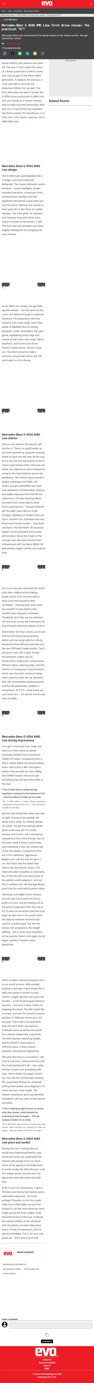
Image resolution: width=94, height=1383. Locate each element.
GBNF (47, 1369)
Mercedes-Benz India (31, 1269)
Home (3, 11)
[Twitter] (12, 53)
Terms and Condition (47, 1363)
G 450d (20, 67)
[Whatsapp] (20, 53)
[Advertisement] (24, 142)
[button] (4, 5)
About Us (47, 1366)
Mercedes (7, 588)
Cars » (10, 11)
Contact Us (47, 1360)
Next (41, 284)
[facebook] (5, 53)
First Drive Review (9, 1274)
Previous (6, 284)
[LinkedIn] (27, 53)
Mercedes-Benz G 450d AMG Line (14, 1264)
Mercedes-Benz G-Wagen (12, 1269)
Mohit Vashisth (13, 43)
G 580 (15, 117)
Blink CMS (51, 1377)
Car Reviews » (18, 11)
